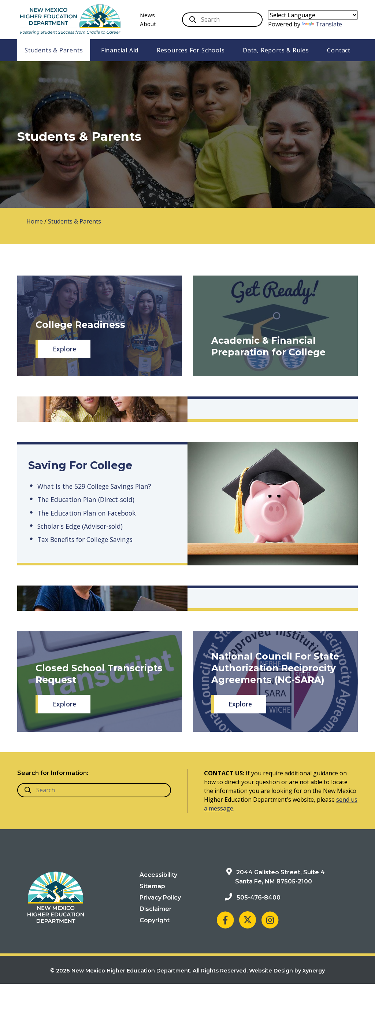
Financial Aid (119, 50)
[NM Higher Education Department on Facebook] (225, 919)
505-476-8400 (259, 897)
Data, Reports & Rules (276, 50)
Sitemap (152, 886)
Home (34, 221)
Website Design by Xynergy (287, 970)
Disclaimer (156, 908)
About (148, 23)
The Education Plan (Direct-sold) (85, 499)
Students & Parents (54, 50)
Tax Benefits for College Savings (85, 539)
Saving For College (80, 465)
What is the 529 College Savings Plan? (94, 486)
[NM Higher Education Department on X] (247, 919)
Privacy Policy (160, 897)
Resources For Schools (191, 50)
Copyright (155, 920)
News (147, 15)
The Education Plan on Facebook (86, 513)
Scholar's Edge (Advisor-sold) (80, 526)
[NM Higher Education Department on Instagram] (270, 919)
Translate (328, 24)
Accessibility (158, 874)
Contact (338, 50)
